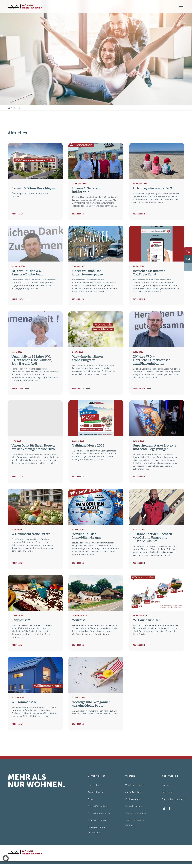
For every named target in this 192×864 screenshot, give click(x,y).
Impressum (167, 792)
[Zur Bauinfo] (188, 267)
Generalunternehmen (99, 813)
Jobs (90, 799)
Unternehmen (95, 785)
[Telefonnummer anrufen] (188, 251)
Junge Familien (133, 792)
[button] (5, 858)
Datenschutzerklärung (173, 799)
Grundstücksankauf (97, 820)
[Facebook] (170, 808)
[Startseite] (9, 108)
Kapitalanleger (132, 799)
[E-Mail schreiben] (188, 259)
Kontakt (166, 785)
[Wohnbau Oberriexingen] (25, 6)
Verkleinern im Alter (135, 785)
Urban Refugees (133, 806)
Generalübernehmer (98, 806)
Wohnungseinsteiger (135, 813)
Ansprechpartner (96, 792)
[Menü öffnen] (181, 6)
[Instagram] (164, 808)
